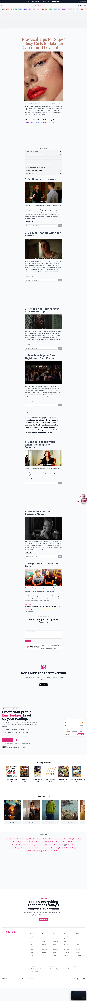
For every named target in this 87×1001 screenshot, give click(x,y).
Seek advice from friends (48, 609)
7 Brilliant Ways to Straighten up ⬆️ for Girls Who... (60, 845)
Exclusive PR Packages (54, 968)
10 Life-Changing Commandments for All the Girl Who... (27, 848)
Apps (43, 933)
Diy (11, 9)
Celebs (7, 9)
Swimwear (78, 952)
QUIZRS (61, 612)
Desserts (78, 936)
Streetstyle (66, 952)
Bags (34, 9)
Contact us (32, 966)
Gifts (65, 941)
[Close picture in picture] (72, 992)
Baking (42, 9)
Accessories (69, 9)
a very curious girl (74, 839)
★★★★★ (83, 31)
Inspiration (44, 944)
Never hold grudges (29, 611)
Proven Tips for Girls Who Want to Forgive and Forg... (27, 845)
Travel (43, 955)
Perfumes (81, 9)
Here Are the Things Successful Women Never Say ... (52, 839)
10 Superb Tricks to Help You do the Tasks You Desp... (60, 848)
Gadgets (15, 9)
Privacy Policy (70, 968)
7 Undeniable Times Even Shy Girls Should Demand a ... (28, 842)
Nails (31, 949)
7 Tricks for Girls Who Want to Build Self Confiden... (60, 842)
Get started (80, 734)
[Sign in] (85, 5)
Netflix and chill (45, 122)
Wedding (66, 955)
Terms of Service (34, 971)
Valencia (28, 103)
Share (60, 103)
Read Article (15, 823)
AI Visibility (51, 966)
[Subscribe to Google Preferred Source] (33, 647)
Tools (31, 958)
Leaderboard (67, 734)
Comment (28, 640)
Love (31, 947)
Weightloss (20, 9)
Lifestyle (77, 944)
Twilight (55, 955)
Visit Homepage (43, 919)
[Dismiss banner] (60, 645)
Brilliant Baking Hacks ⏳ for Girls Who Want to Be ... (43, 851)
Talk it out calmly (29, 609)
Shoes (31, 952)
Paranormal (44, 949)
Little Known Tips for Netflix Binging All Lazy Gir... (21, 839)
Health (31, 944)
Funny (31, 941)
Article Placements (71, 966)
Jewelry (66, 944)
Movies (66, 947)
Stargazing (52, 122)
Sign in (28, 743)
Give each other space (37, 609)
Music (77, 947)
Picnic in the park (38, 122)
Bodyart (32, 936)
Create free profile (8, 740)
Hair (77, 941)
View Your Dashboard (23, 740)
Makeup (50, 9)
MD (39, 103)
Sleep (46, 9)
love (3, 31)
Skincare (30, 9)
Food (77, 938)
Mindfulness (75, 9)
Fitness (25, 9)
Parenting (55, 949)
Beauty (38, 9)
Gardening (64, 9)
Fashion (55, 938)
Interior (55, 944)
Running (3, 9)
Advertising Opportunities (36, 968)
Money (54, 947)
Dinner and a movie (29, 122)
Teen (31, 955)
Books (43, 936)
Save (54, 103)
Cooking (55, 9)
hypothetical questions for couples (37, 422)
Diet (59, 9)
